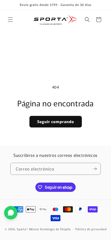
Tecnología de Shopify (55, 229)
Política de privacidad (90, 229)
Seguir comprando (55, 121)
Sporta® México (28, 229)
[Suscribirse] (94, 169)
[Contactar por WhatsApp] (11, 212)
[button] (10, 19)
